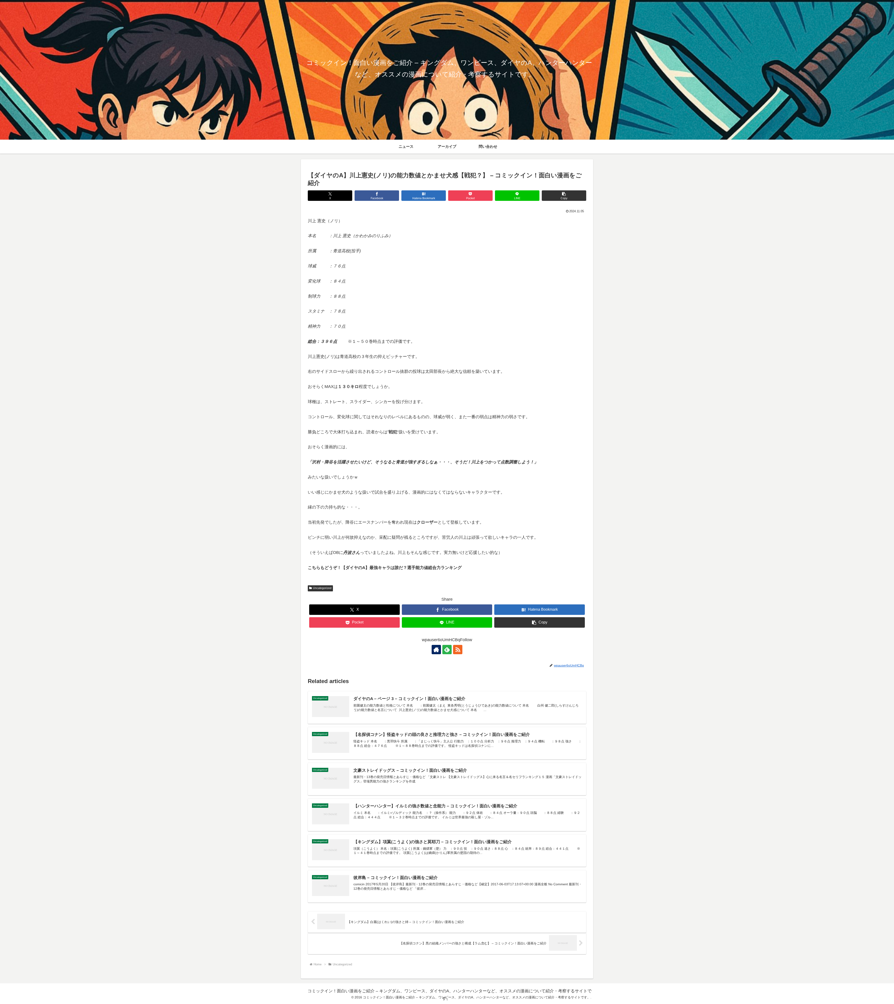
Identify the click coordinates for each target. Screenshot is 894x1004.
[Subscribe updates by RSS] (457, 649)
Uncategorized (322, 588)
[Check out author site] (436, 649)
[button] (564, 195)
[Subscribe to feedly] (447, 649)
